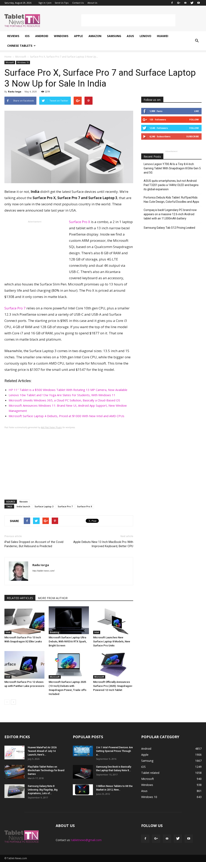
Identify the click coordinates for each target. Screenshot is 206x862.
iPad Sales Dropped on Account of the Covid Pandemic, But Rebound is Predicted (33, 544)
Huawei (162, 36)
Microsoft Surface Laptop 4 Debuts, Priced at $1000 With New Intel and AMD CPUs (66, 416)
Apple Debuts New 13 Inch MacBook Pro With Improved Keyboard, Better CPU (103, 544)
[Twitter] (192, 3)
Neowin (24, 501)
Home (7, 56)
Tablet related (150, 773)
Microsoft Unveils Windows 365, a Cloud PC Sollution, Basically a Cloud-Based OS (64, 400)
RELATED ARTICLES (20, 598)
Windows (61, 36)
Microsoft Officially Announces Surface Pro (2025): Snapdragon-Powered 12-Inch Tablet (113, 685)
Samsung (114, 36)
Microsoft (10, 62)
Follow (194, 119)
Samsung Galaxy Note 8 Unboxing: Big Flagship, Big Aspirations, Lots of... (43, 790)
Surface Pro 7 (15, 308)
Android (41, 36)
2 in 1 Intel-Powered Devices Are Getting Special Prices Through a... (114, 751)
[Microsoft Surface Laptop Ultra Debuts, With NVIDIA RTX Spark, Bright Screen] (69, 620)
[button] (197, 41)
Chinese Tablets (19, 46)
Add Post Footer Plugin (51, 427)
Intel (8, 632)
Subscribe (192, 136)
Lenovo (145, 36)
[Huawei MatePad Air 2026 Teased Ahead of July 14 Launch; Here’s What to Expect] (14, 753)
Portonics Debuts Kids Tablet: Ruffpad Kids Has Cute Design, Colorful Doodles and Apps (171, 199)
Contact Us (78, 2)
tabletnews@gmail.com (86, 840)
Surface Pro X (79, 221)
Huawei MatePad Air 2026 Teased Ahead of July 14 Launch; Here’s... (42, 751)
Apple (78, 36)
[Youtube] (199, 3)
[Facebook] (172, 3)
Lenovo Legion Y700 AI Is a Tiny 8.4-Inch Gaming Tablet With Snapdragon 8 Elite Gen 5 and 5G (172, 168)
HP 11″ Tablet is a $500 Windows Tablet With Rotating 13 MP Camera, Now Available (68, 390)
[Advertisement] (128, 20)
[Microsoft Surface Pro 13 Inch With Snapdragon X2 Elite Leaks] (24, 620)
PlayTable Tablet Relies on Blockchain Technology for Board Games (46, 770)
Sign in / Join (45, 2)
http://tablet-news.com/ (43, 570)
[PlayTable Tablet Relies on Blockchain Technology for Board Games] (14, 772)
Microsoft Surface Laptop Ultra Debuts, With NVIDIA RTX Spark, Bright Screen (68, 641)
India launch (23, 506)
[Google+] (179, 3)
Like (196, 111)
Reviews (13, 36)
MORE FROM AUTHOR (53, 598)
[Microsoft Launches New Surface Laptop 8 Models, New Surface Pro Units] (113, 620)
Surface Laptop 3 (44, 506)
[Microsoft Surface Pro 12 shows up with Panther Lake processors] (24, 665)
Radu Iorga (14, 91)
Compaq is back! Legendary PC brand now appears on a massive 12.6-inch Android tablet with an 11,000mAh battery (170, 214)
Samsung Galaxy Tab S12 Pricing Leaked (169, 227)
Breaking (54, 632)
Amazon (95, 36)
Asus (130, 36)
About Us (92, 2)
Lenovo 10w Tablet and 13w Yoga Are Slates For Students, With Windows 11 (62, 395)
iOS (27, 36)
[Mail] (185, 3)
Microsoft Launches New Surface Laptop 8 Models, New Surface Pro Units (111, 641)
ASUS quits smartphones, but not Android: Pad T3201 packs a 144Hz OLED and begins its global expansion (171, 185)
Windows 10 (23, 62)
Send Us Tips (61, 2)
